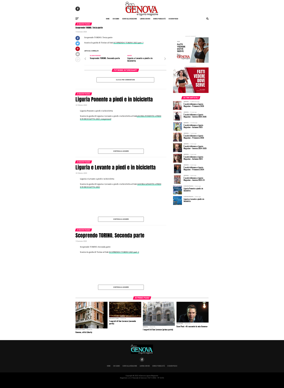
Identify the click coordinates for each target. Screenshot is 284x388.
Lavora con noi (145, 18)
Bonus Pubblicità (159, 18)
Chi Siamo (116, 18)
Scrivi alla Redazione (129, 18)
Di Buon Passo (173, 18)
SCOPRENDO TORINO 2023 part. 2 (124, 252)
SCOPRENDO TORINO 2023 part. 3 (128, 42)
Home (107, 18)
